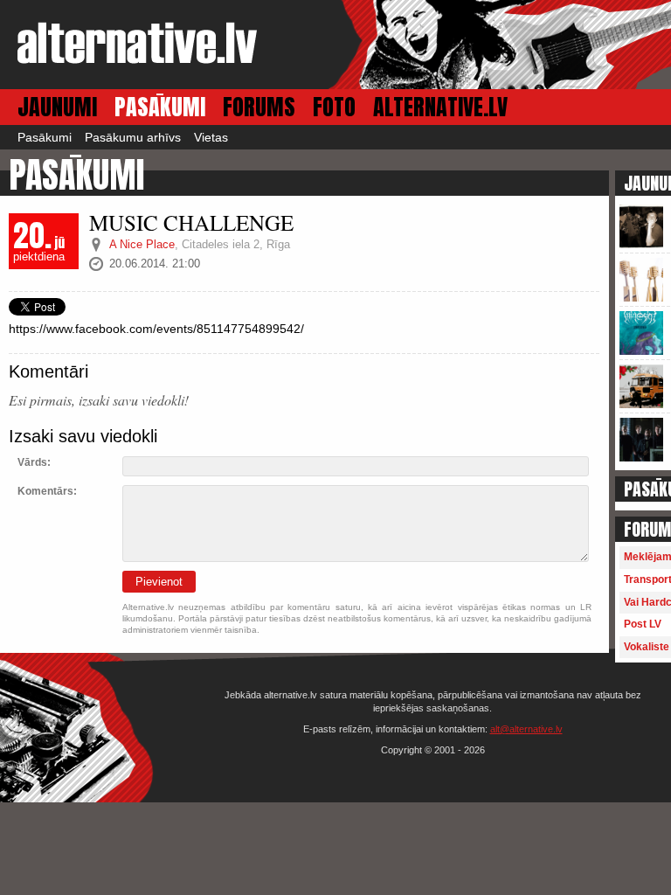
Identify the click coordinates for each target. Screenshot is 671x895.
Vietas (211, 137)
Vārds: (34, 462)
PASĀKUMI (159, 107)
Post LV (642, 624)
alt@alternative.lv (526, 729)
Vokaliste (646, 647)
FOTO (334, 107)
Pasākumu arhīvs (133, 137)
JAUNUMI (57, 107)
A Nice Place (142, 244)
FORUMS (259, 107)
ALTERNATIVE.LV (440, 107)
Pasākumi (44, 137)
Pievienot (159, 581)
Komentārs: (47, 491)
